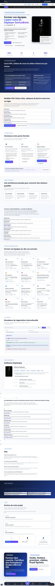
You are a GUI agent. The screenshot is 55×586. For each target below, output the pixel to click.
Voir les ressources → (7, 417)
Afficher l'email (8, 541)
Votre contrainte (30, 330)
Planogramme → (6, 231)
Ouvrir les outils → (7, 427)
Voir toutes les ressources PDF (10, 125)
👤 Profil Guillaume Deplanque (20, 45)
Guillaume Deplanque (19, 367)
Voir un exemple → (7, 422)
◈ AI (1, 584)
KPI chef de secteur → (7, 224)
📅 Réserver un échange (9, 45)
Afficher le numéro (25, 541)
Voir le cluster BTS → (7, 432)
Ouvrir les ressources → (8, 122)
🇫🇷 (52, 4)
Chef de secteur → (7, 220)
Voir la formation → (7, 413)
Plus (48, 4)
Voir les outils (41, 569)
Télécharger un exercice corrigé (22, 125)
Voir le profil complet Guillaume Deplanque (21, 376)
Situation (6, 330)
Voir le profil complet (45, 169)
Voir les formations (9, 161)
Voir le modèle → (7, 111)
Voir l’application (40, 163)
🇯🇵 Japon (48, 327)
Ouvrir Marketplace (33, 569)
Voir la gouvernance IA (25, 158)
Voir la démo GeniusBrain (42, 160)
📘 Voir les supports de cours (17, 42)
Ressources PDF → (7, 239)
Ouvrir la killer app (47, 1)
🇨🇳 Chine (43, 327)
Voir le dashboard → (7, 115)
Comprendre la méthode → (8, 437)
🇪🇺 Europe (39, 327)
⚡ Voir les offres (7, 42)
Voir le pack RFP (24, 161)
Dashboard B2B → (7, 235)
